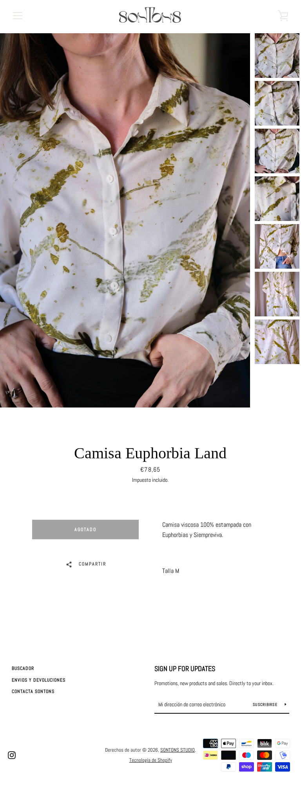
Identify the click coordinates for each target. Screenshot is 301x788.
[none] (277, 55)
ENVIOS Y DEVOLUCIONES (38, 680)
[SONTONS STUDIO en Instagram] (12, 754)
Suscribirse (266, 704)
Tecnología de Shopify (150, 760)
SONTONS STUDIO (177, 750)
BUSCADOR (23, 668)
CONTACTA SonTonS (33, 691)
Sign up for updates (184, 668)
